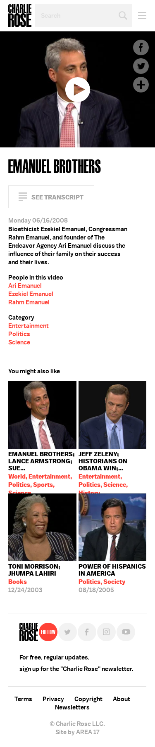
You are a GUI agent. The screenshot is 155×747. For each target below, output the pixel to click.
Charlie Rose (19, 15)
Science (19, 342)
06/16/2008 (41, 471)
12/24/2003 (34, 578)
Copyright (88, 699)
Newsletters (72, 707)
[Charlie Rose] (28, 632)
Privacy (53, 699)
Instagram (106, 632)
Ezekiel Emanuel (30, 294)
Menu (139, 15)
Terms (23, 699)
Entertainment (28, 326)
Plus (141, 84)
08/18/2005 (112, 578)
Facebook (141, 47)
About (121, 699)
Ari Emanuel (25, 286)
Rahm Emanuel (29, 302)
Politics (19, 334)
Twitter (141, 66)
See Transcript (57, 197)
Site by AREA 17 (77, 732)
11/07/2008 (103, 471)
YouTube (126, 632)
